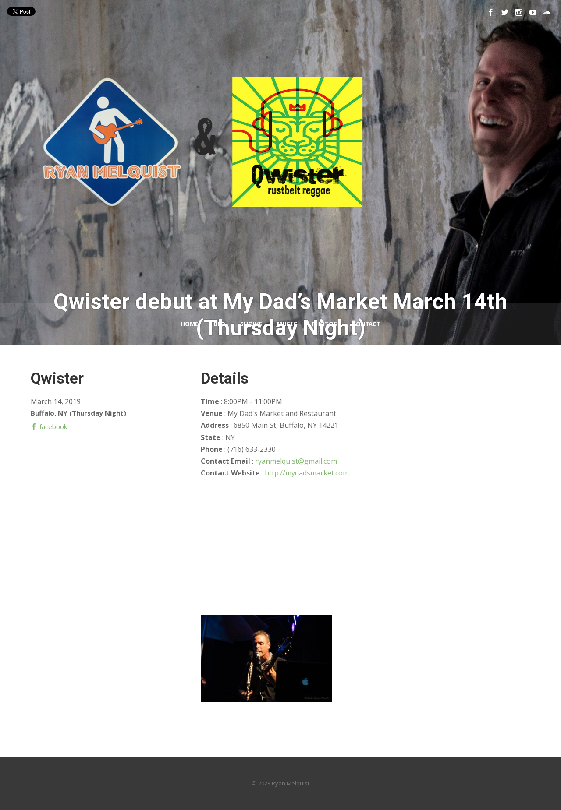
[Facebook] (490, 12)
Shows (251, 324)
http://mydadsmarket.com (307, 473)
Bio (219, 324)
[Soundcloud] (546, 12)
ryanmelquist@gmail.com (296, 461)
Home (190, 324)
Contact (366, 324)
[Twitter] (504, 12)
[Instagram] (518, 12)
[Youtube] (532, 12)
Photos (324, 324)
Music (287, 324)
